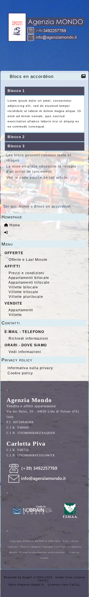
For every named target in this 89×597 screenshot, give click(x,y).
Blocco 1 (16, 91)
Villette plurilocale (26, 296)
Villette (15, 315)
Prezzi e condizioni (26, 273)
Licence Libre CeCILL (64, 584)
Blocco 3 (16, 146)
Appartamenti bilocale (28, 278)
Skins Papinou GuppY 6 (27, 584)
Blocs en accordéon (32, 76)
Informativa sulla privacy (30, 368)
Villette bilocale (23, 287)
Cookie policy (20, 373)
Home (24, 206)
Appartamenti (20, 310)
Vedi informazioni (25, 352)
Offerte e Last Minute (28, 259)
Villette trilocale (23, 292)
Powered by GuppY (18, 577)
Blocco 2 (16, 137)
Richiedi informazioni (28, 338)
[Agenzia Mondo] (44, 27)
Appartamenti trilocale (28, 282)
